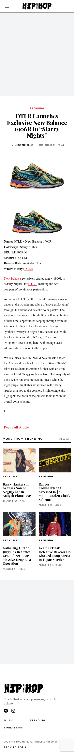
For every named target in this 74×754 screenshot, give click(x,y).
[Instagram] (13, 711)
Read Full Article (16, 427)
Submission (13, 727)
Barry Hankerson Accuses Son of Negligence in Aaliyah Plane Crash (18, 490)
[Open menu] (7, 6)
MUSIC (9, 720)
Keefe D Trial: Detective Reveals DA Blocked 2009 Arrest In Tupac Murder (55, 554)
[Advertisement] (37, 54)
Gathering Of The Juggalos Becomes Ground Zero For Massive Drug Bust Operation (17, 556)
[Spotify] (6, 711)
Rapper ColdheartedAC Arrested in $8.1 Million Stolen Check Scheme (54, 492)
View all (64, 438)
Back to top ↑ (15, 747)
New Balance (12, 278)
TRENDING (37, 108)
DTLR (28, 269)
